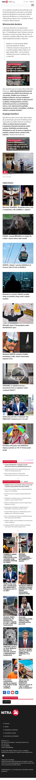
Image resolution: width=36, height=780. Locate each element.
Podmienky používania (11, 730)
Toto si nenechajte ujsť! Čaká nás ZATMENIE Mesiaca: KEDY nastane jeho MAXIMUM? (18, 517)
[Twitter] (8, 692)
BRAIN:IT (5, 771)
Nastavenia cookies (10, 733)
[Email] (13, 692)
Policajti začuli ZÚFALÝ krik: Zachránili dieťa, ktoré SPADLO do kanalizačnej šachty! (17, 470)
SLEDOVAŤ (6, 702)
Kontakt (6, 723)
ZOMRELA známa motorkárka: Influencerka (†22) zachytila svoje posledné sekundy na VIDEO (18, 485)
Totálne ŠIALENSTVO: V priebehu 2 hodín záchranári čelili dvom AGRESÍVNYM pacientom (18, 465)
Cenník (6, 727)
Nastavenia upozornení (11, 736)
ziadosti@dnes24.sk (27, 752)
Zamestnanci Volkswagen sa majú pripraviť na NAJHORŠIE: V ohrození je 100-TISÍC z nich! (16, 508)
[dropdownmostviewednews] (18, 478)
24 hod (26, 481)
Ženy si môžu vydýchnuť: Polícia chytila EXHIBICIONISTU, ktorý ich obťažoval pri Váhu (17, 474)
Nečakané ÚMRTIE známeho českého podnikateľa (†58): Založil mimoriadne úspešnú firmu (17, 526)
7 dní (21, 481)
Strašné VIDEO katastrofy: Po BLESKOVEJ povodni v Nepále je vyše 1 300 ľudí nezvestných (18, 512)
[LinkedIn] (17, 692)
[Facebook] (4, 692)
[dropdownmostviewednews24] (18, 531)
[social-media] (2, 756)
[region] (13, 2)
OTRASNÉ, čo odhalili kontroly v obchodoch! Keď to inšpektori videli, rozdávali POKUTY (18, 499)
